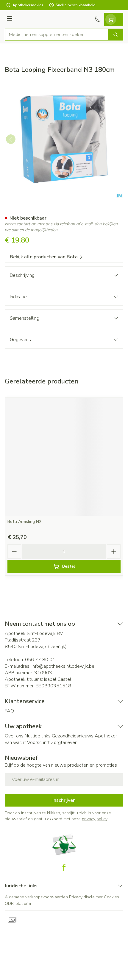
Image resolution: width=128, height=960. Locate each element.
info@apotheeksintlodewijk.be (63, 666)
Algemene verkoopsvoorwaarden (36, 897)
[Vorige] (10, 139)
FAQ (9, 711)
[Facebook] (64, 867)
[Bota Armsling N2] (64, 457)
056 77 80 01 (40, 659)
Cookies (111, 897)
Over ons (14, 736)
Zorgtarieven (64, 742)
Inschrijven (64, 800)
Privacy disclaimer (86, 897)
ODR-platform (18, 903)
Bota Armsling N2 (24, 521)
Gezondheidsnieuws (72, 736)
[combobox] (56, 35)
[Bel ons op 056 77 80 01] (98, 19)
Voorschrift (38, 742)
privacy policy (94, 819)
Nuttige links (38, 736)
